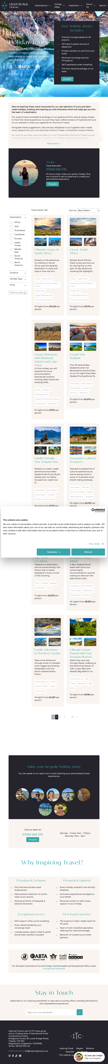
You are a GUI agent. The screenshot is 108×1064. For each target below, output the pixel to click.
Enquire (67, 79)
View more (52, 143)
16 (72, 716)
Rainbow (90, 1048)
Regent (79, 1048)
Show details (94, 544)
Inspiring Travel (66, 1048)
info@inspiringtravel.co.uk (36, 1051)
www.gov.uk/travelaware (54, 968)
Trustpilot (13, 74)
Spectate (70, 1052)
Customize (52, 552)
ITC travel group (38, 1031)
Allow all (88, 552)
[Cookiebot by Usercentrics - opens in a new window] (93, 510)
